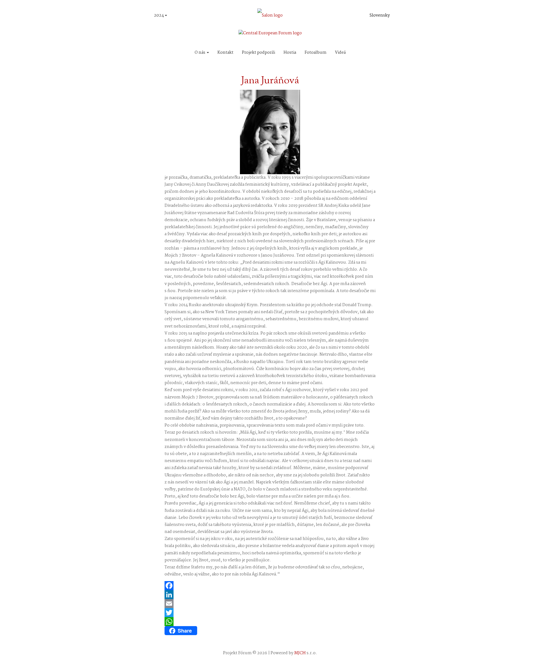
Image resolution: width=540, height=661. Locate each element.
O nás (200, 52)
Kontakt (225, 52)
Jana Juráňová (270, 81)
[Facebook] (270, 585)
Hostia (290, 52)
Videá (340, 52)
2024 (159, 15)
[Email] (270, 603)
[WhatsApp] (270, 621)
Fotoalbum (316, 52)
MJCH (300, 653)
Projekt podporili (258, 52)
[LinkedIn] (270, 594)
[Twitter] (270, 612)
